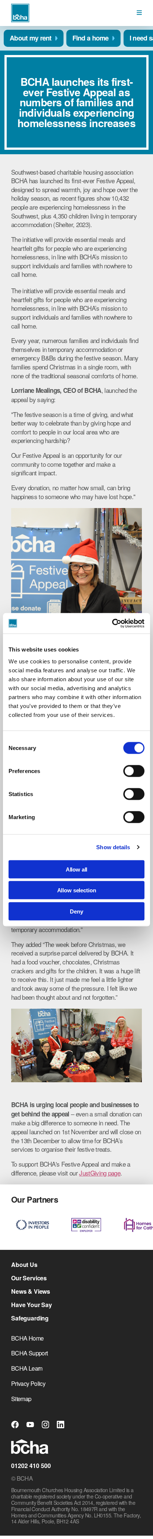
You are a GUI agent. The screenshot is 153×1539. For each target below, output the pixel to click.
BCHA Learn (27, 1368)
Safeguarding (30, 1318)
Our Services (29, 1278)
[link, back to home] (29, 1447)
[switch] (133, 771)
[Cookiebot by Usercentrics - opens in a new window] (111, 623)
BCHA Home (27, 1338)
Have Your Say (31, 1305)
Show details (113, 847)
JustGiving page (99, 1172)
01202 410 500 (31, 1466)
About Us (24, 1264)
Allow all (77, 869)
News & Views (30, 1291)
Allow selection (76, 890)
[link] (139, 13)
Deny (76, 911)
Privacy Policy (28, 1383)
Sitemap (21, 1398)
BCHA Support (29, 1353)
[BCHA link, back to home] (20, 13)
